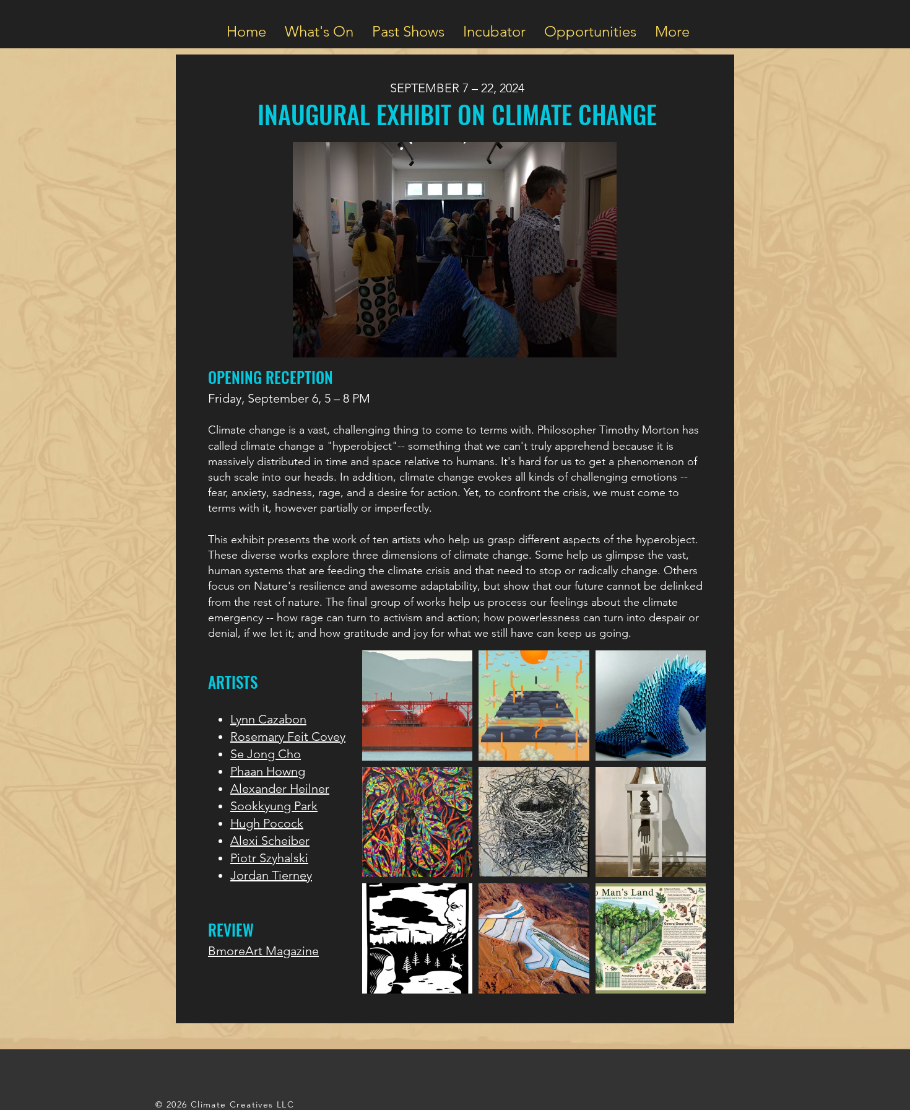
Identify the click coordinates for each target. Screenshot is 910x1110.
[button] (319, 29)
